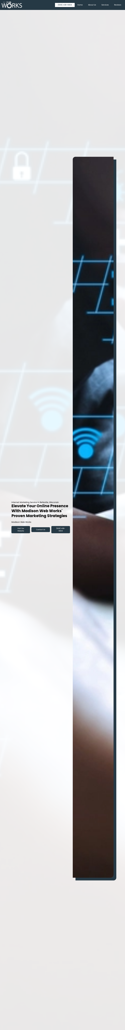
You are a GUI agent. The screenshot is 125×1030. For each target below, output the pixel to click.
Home (80, 5)
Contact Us (40, 529)
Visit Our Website (20, 529)
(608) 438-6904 (65, 5)
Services (105, 5)
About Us (92, 5)
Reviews (117, 5)
